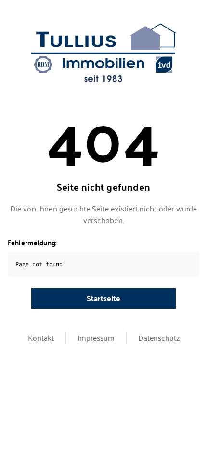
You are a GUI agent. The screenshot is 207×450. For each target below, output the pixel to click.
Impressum (96, 338)
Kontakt (41, 338)
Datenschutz (159, 338)
